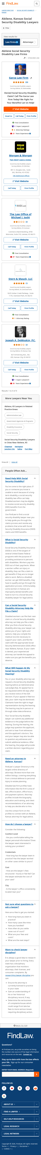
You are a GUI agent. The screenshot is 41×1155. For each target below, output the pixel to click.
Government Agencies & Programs (20, 421)
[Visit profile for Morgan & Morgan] (20, 147)
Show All (5, 462)
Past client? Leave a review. (20, 160)
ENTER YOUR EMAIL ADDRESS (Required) (18, 1070)
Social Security (12, 433)
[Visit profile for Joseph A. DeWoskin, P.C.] (20, 331)
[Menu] (3, 3)
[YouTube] (12, 1088)
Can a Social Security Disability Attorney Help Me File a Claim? (19, 608)
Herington (19, 446)
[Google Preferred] (4, 1096)
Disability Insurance (14, 427)
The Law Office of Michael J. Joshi (20, 215)
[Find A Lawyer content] (36, 1111)
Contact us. (27, 1054)
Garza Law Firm (18, 77)
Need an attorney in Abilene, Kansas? (15, 760)
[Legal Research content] (36, 1126)
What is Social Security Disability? (16, 541)
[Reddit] (35, 1088)
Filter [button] (7, 28)
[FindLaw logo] (13, 3)
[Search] (36, 3)
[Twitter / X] (20, 1088)
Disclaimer (24, 1146)
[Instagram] (27, 1088)
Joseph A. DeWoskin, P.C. (20, 340)
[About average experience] (30, 133)
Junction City (10, 449)
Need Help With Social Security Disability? (16, 480)
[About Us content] (36, 1104)
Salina (19, 449)
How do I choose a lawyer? (18, 824)
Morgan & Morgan (20, 155)
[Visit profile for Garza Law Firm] (20, 69)
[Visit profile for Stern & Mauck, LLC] (20, 270)
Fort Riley (28, 449)
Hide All (14, 462)
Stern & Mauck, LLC (21, 278)
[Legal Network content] (36, 1133)
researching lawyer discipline (17, 975)
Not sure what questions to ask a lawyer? (19, 905)
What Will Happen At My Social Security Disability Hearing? (17, 671)
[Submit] (36, 1074)
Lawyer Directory (8, 10)
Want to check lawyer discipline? (16, 951)
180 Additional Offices (21, 176)
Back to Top (21, 1026)
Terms (4, 1146)
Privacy (13, 1146)
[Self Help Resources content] (36, 1118)
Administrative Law (14, 415)
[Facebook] (4, 1088)
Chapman (8, 446)
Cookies (7, 1149)
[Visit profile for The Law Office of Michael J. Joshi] (20, 205)
